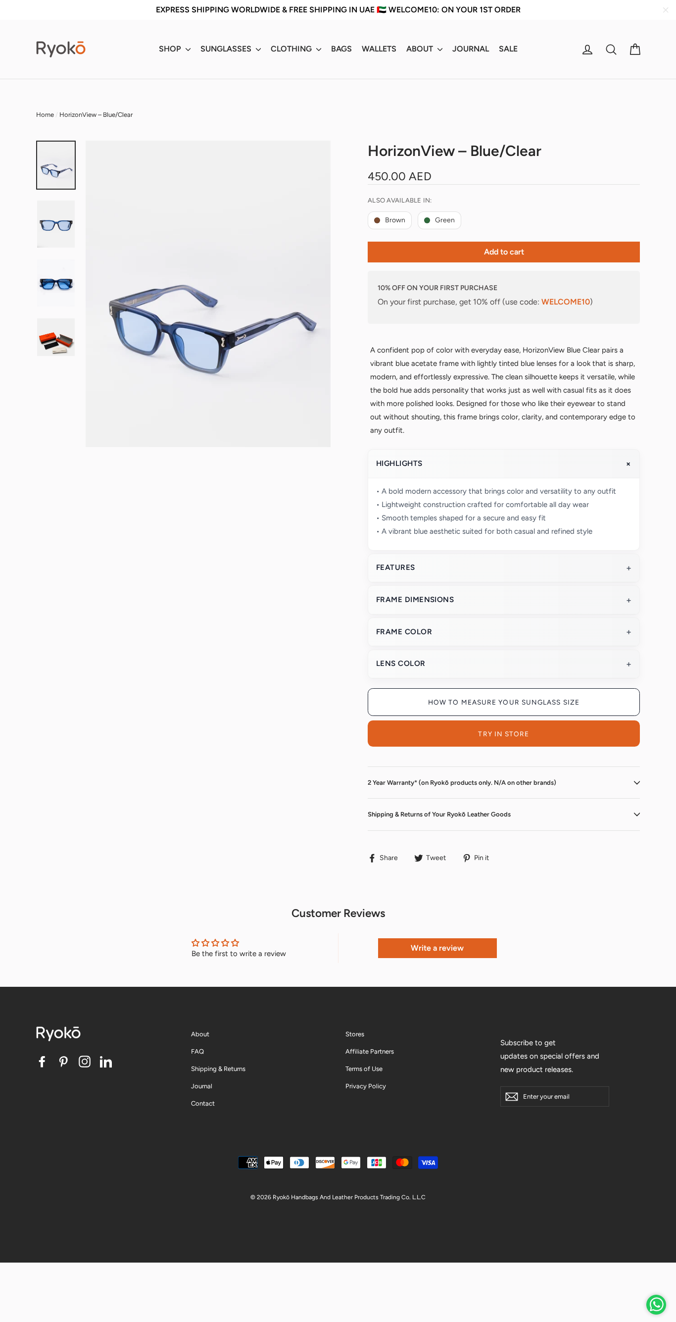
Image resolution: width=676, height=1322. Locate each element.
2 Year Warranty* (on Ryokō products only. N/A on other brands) (462, 782)
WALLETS (379, 48)
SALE (508, 48)
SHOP (171, 48)
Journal (201, 1086)
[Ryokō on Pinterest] (63, 1061)
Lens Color (401, 663)
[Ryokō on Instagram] (85, 1061)
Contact (203, 1103)
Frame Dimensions (415, 599)
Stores (354, 1034)
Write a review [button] (437, 948)
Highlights (399, 463)
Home (45, 114)
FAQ (197, 1051)
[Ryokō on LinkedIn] (106, 1061)
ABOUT (420, 48)
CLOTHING (292, 48)
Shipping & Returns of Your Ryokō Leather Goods (439, 814)
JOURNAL (470, 48)
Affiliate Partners (369, 1051)
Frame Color (404, 631)
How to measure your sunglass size (503, 702)
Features (395, 567)
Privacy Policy (365, 1086)
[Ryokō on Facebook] (42, 1061)
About (200, 1034)
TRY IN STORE (503, 734)
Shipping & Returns (218, 1068)
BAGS (341, 48)
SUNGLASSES (226, 48)
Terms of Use (364, 1068)
